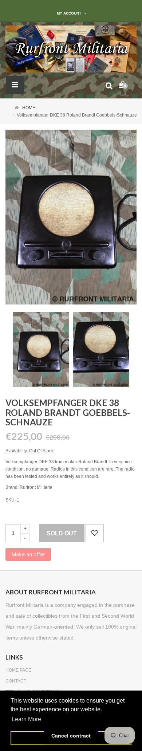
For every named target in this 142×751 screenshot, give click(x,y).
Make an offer (28, 556)
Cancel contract (71, 736)
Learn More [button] (26, 719)
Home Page (18, 670)
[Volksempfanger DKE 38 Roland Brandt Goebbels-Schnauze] (41, 349)
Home (28, 107)
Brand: (12, 487)
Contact (15, 681)
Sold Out (62, 533)
